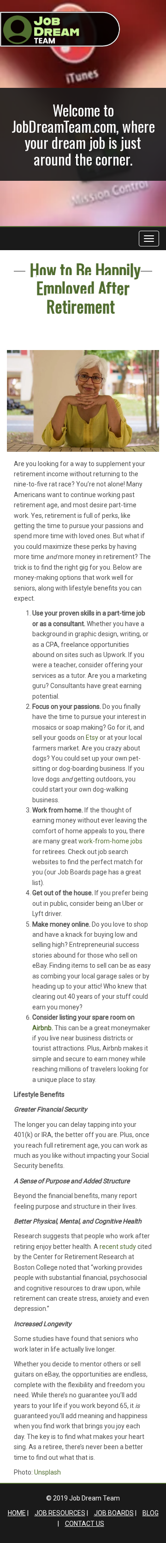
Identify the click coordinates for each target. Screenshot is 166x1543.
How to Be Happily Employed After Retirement (85, 287)
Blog (150, 1513)
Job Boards (114, 1513)
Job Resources (60, 1513)
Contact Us (84, 1523)
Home (17, 1513)
